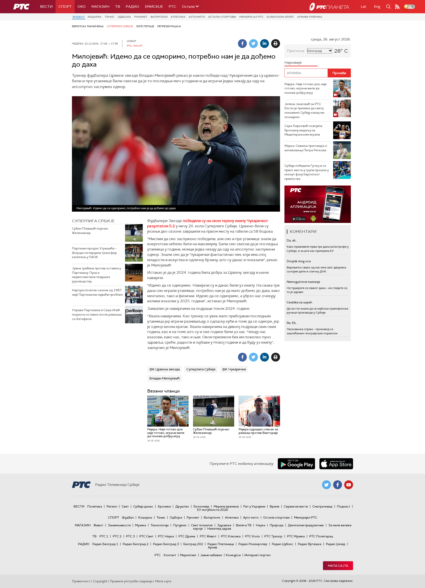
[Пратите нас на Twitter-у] (326, 484)
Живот (98, 525)
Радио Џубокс (282, 544)
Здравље (224, 525)
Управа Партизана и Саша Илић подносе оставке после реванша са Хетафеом (97, 314)
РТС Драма (186, 536)
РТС (172, 6)
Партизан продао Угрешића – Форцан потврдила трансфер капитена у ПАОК (94, 252)
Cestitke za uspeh (299, 302)
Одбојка (124, 17)
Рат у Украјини (254, 506)
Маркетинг (188, 555)
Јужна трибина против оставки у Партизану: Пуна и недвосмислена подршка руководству (96, 274)
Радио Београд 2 (136, 544)
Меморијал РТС (251, 17)
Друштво (182, 506)
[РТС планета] (329, 6)
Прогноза (295, 50)
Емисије (154, 6)
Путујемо (180, 525)
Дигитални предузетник (306, 525)
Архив (212, 547)
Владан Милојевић (164, 378)
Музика (140, 525)
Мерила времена (226, 506)
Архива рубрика (309, 17)
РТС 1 (103, 536)
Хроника (164, 506)
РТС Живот (208, 536)
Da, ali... (292, 240)
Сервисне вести (296, 506)
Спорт (65, 6)
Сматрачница (322, 506)
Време (274, 506)
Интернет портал (257, 555)
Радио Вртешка (309, 544)
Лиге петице (145, 26)
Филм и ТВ (243, 525)
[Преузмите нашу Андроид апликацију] (296, 463)
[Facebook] (242, 43)
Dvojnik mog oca (299, 261)
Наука (260, 525)
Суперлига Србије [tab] (93, 221)
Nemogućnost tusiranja (303, 282)
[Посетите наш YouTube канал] (348, 484)
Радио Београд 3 (166, 544)
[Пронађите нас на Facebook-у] (337, 484)
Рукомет (140, 17)
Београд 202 (193, 544)
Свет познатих (202, 525)
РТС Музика (296, 536)
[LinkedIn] (264, 43)
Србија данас (143, 506)
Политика (94, 506)
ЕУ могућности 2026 (212, 510)
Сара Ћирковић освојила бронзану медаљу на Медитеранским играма (303, 130)
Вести (46, 6)
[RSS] (397, 6)
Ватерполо (159, 17)
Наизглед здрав (219, 529)
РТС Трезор (273, 536)
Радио (132, 6)
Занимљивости (119, 525)
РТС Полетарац (321, 536)
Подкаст (343, 506)
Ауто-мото (197, 17)
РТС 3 (130, 536)
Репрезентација (169, 26)
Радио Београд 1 (105, 544)
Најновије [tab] (293, 62)
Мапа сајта (338, 566)
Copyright (100, 581)
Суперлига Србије (120, 26)
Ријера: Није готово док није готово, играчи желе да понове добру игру (305, 88)
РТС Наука (166, 536)
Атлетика (178, 17)
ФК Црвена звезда (164, 369)
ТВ (117, 6)
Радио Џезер (336, 544)
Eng (377, 6)
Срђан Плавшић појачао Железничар (90, 230)
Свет (125, 506)
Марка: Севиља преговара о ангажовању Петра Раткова (305, 148)
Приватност (81, 581)
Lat (363, 6)
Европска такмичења (88, 26)
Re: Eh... (292, 323)
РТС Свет (146, 536)
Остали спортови (222, 17)
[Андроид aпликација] (317, 204)
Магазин (100, 6)
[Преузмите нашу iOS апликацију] (336, 463)
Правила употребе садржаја (131, 581)
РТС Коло (252, 536)
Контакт (170, 555)
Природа (277, 525)
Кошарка (95, 17)
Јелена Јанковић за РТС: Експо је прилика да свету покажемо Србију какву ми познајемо (304, 110)
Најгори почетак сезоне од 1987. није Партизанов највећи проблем (97, 292)
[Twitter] (253, 43)
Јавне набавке (211, 555)
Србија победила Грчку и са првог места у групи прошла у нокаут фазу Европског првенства (306, 172)
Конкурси (233, 555)
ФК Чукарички (234, 369)
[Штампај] (275, 43)
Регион (111, 506)
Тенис (110, 17)
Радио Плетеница (220, 544)
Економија (201, 506)
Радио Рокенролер (252, 544)
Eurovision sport (280, 17)
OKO (81, 6)
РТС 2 (117, 536)
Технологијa (160, 525)
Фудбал (79, 17)
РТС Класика (231, 536)
